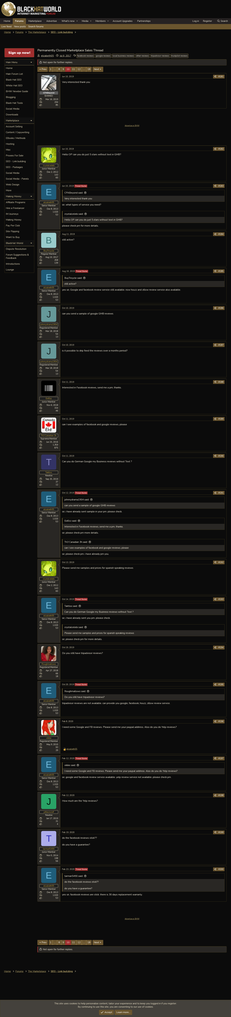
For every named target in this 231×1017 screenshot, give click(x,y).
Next (96, 69)
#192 (220, 562)
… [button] (55, 69)
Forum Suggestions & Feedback (17, 256)
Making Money (13, 219)
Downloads (12, 114)
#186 (220, 308)
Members (100, 21)
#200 (220, 869)
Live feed (6, 26)
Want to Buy (13, 237)
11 (73, 69)
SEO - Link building (16, 161)
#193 (220, 599)
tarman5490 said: (73, 876)
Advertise (51, 21)
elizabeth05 (47, 55)
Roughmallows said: (75, 691)
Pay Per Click (13, 225)
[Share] (215, 76)
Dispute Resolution (16, 249)
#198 (220, 795)
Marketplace (35, 21)
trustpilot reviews (179, 55)
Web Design (12, 184)
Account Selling (14, 126)
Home (7, 21)
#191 (220, 492)
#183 (220, 186)
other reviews (142, 55)
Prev (44, 69)
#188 (220, 382)
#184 (220, 234)
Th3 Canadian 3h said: (76, 542)
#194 (220, 647)
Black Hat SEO (14, 79)
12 (79, 69)
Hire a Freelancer (15, 208)
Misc (8, 149)
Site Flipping (12, 231)
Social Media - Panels (17, 178)
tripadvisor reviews (160, 55)
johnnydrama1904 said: (76, 499)
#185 (220, 271)
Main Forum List (14, 74)
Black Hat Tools (14, 103)
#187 (220, 345)
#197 (220, 758)
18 (89, 69)
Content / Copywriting (17, 132)
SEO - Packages (14, 167)
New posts (20, 26)
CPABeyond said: (73, 192)
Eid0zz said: (70, 520)
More (8, 190)
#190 (220, 456)
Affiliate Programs (15, 202)
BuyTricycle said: (73, 278)
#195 (220, 684)
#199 (220, 832)
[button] (77, 21)
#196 (220, 721)
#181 (220, 76)
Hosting (10, 144)
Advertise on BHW (132, 125)
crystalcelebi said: (73, 214)
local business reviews (123, 55)
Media (85, 21)
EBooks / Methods (15, 138)
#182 (220, 149)
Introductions (13, 263)
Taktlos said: (70, 606)
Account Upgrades (122, 21)
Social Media (12, 108)
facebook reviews (85, 55)
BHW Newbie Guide (17, 91)
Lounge (10, 269)
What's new (68, 21)
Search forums (36, 26)
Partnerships (144, 21)
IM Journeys (12, 214)
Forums (19, 21)
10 (68, 69)
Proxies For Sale (14, 155)
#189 (220, 419)
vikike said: (70, 765)
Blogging (11, 97)
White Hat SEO (14, 85)
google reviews (103, 55)
